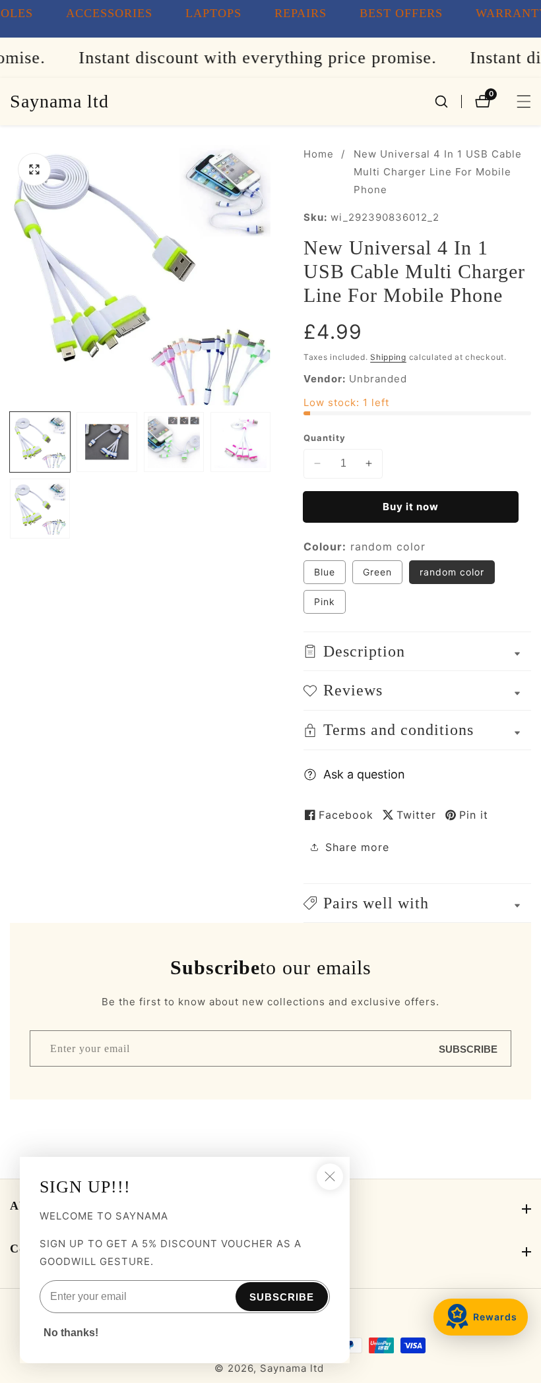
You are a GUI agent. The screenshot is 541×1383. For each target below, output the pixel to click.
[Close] (330, 1176)
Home (318, 154)
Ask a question (364, 774)
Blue (330, 575)
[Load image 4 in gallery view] (240, 442)
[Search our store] (448, 101)
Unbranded (378, 379)
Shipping (388, 357)
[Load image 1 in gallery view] (40, 442)
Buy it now (411, 506)
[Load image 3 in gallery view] (174, 442)
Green (382, 575)
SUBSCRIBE (468, 1048)
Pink (330, 604)
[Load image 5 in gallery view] (40, 509)
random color (452, 571)
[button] (417, 903)
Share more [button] (357, 847)
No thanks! (71, 1332)
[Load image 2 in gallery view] (107, 442)
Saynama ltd (292, 1368)
